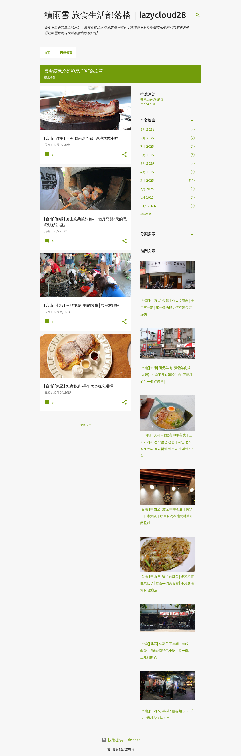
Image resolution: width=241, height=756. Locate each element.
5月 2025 (147, 163)
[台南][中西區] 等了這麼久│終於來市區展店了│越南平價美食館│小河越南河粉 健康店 (167, 583)
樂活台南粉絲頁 (151, 99)
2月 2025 (147, 189)
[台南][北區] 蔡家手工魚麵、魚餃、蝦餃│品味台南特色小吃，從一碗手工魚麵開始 (166, 650)
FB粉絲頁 (66, 52)
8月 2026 (147, 129)
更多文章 (86, 424)
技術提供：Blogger (123, 740)
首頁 (47, 52)
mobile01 (147, 104)
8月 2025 (147, 138)
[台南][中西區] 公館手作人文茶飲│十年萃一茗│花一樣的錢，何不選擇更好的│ (167, 307)
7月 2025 (147, 146)
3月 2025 (147, 180)
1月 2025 (147, 197)
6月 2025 (147, 155)
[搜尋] (198, 15)
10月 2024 (148, 206)
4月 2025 (147, 172)
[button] (124, 155)
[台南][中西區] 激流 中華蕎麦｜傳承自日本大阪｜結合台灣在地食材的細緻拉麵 (166, 516)
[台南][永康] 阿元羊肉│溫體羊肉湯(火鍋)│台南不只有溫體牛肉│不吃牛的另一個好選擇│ (166, 374)
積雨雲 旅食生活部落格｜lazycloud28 (115, 15)
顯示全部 (50, 77)
